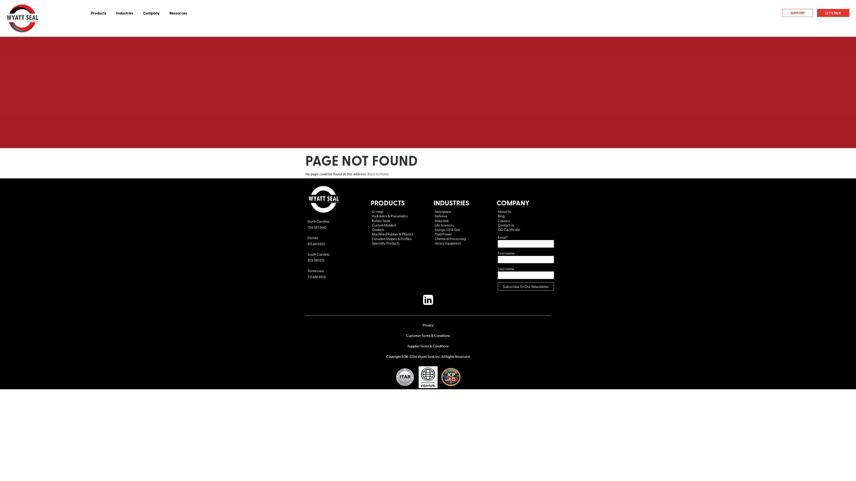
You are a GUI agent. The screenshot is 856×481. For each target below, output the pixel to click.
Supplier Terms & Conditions (428, 346)
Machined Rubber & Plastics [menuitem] (392, 234)
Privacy (428, 325)
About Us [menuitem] (504, 212)
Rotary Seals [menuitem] (381, 221)
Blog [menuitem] (501, 216)
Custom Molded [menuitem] (384, 225)
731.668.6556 (317, 277)
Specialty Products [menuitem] (386, 243)
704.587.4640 (317, 227)
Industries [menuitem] (124, 13)
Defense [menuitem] (441, 216)
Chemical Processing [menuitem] (450, 239)
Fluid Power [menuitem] (443, 234)
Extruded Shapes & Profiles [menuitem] (392, 239)
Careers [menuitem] (504, 221)
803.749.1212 (316, 260)
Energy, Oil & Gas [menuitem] (447, 230)
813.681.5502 (316, 244)
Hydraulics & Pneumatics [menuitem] (390, 216)
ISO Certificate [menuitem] (509, 230)
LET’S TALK (833, 13)
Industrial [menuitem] (441, 221)
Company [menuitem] (151, 13)
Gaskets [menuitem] (378, 230)
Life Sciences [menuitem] (444, 225)
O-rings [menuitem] (377, 212)
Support (797, 13)
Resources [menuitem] (178, 13)
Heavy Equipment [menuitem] (448, 243)
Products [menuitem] (98, 13)
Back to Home (378, 174)
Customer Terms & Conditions (428, 336)
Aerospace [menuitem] (443, 212)
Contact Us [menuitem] (506, 225)
